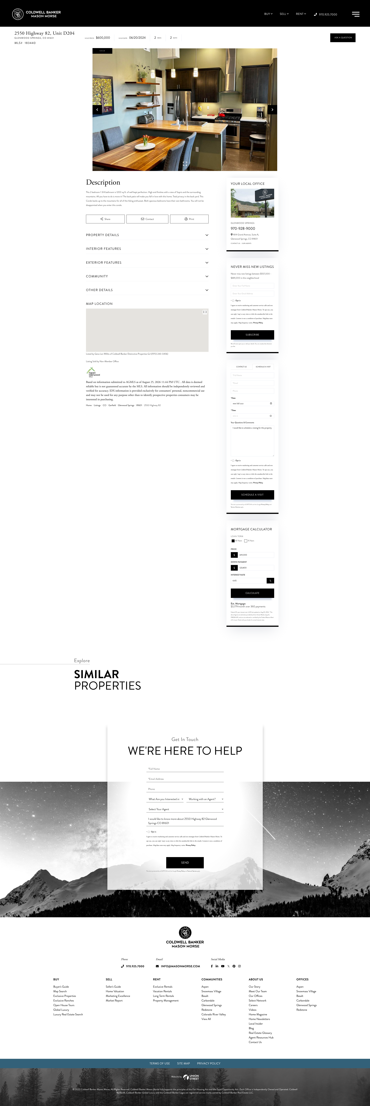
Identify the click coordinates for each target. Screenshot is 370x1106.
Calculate (252, 593)
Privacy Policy (258, 322)
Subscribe (252, 334)
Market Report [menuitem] (114, 1000)
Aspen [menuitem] (205, 987)
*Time (233, 410)
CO (104, 405)
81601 (139, 405)
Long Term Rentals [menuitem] (163, 996)
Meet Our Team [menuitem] (258, 991)
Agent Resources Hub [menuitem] (261, 1037)
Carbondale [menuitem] (207, 1000)
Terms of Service (235, 507)
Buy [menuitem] (267, 14)
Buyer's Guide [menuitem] (61, 987)
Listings (97, 405)
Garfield (112, 405)
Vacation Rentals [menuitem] (162, 991)
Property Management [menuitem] (166, 1000)
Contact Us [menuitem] (255, 1042)
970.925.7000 (328, 14)
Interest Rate (238, 575)
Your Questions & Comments (242, 422)
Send (185, 863)
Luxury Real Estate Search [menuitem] (68, 1014)
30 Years (238, 540)
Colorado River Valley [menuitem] (213, 1014)
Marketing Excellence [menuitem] (118, 996)
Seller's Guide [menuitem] (113, 987)
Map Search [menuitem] (60, 991)
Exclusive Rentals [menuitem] (162, 987)
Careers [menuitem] (253, 1005)
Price (234, 549)
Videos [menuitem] (252, 1010)
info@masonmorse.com (180, 966)
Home (89, 405)
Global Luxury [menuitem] (61, 1010)
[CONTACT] (343, 37)
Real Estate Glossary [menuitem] (260, 1033)
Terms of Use (160, 1063)
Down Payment (239, 562)
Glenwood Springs (126, 405)
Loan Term (237, 536)
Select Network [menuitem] (257, 1000)
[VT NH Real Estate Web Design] (185, 1078)
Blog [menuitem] (251, 1028)
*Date (233, 398)
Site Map (183, 1063)
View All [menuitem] (206, 1019)
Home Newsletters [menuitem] (259, 1019)
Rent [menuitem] (300, 14)
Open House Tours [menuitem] (63, 1005)
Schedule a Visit (263, 367)
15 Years (251, 540)
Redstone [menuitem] (206, 1010)
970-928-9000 (243, 228)
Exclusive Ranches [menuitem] (63, 1000)
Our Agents (246, 243)
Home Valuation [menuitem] (115, 991)
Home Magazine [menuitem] (258, 1014)
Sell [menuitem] (283, 14)
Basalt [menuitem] (204, 996)
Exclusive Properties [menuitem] (64, 996)
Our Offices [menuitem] (255, 996)
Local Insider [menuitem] (256, 1024)
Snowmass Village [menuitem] (211, 991)
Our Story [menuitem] (254, 987)
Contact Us (235, 243)
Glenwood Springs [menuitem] (211, 1005)
